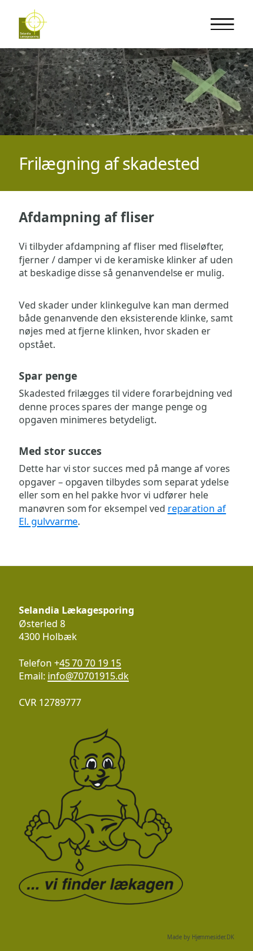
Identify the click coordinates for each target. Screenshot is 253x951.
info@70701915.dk (88, 675)
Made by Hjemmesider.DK (200, 937)
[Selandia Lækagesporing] (33, 24)
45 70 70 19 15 (90, 663)
